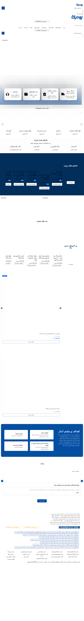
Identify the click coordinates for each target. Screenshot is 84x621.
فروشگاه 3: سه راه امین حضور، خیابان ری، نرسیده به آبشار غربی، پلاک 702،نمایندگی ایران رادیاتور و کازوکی (54, 539)
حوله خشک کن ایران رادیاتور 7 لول (32, 258)
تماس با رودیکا (11, 551)
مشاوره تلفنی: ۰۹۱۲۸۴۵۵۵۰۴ (41, 30)
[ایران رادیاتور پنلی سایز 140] (18, 245)
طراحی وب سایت (43, 561)
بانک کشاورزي (55, 146)
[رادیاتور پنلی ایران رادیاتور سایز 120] (43, 245)
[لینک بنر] (61, 206)
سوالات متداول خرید (10, 556)
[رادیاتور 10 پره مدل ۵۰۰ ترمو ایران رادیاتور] (56, 245)
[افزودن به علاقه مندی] (60, 168)
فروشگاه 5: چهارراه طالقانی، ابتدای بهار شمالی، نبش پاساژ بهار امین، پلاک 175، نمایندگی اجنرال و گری (55, 544)
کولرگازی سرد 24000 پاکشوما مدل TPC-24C (49, 333)
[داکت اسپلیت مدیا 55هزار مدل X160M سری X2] (31, 161)
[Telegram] (76, 527)
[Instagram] (73, 527)
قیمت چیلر (26, 556)
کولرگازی (77, 471)
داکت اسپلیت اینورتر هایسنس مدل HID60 (6, 173)
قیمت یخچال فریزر (42, 551)
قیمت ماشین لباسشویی (41, 558)
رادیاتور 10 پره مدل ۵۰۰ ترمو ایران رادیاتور (57, 258)
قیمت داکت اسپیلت (72, 556)
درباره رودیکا (11, 554)
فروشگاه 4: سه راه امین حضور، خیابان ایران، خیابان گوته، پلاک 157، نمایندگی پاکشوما (59, 542)
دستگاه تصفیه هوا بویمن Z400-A (53, 408)
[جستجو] (3, 8)
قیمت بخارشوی (26, 554)
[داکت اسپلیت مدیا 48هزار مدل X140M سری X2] (18, 161)
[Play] (68, 527)
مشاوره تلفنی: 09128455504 (41, 21)
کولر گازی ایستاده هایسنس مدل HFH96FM (44, 177)
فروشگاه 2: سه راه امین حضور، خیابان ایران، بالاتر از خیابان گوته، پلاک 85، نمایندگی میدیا (58, 537)
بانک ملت (74, 146)
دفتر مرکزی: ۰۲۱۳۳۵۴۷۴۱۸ (30, 527)
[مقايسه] (60, 187)
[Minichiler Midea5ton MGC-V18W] (56, 161)
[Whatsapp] (79, 527)
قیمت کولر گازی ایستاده (72, 551)
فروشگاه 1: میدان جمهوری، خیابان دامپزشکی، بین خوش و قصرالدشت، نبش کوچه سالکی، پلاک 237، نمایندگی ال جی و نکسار (50, 534)
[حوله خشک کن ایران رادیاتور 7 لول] (31, 245)
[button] (57, 184)
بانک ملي (36, 146)
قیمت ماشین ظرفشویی (26, 551)
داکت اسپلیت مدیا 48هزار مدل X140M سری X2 (18, 173)
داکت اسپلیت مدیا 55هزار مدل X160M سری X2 (31, 173)
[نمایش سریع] (57, 187)
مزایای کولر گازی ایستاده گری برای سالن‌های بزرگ (66, 485)
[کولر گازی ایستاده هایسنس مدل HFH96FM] (43, 163)
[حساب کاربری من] (82, 23)
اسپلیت (73, 471)
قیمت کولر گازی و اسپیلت (72, 554)
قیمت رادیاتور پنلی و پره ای (57, 556)
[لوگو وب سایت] (79, 4)
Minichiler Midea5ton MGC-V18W (56, 173)
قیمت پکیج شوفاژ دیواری (57, 554)
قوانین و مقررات (11, 559)
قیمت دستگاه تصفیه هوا (57, 551)
